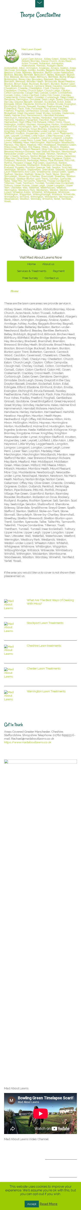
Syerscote (65, 178)
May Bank (20, 144)
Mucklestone (61, 149)
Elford (18, 104)
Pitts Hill (69, 160)
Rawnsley (9, 164)
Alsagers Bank (55, 65)
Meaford (31, 144)
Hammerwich (34, 115)
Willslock (57, 194)
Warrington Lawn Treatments (46, 691)
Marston (8, 144)
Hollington (10, 124)
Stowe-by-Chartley (29, 176)
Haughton (32, 119)
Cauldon (57, 85)
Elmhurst (40, 104)
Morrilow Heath (12, 149)
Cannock (28, 85)
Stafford (8, 174)
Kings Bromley (39, 128)
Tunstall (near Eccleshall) (59, 183)
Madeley (17, 142)
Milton (45, 146)
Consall (8, 95)
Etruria (21, 106)
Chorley (22, 90)
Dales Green (67, 97)
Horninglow (43, 124)
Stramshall (47, 176)
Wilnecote (69, 194)
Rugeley (19, 167)
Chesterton (10, 90)
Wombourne (66, 196)
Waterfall (34, 187)
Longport (56, 137)
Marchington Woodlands (60, 142)
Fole (27, 108)
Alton (22, 67)
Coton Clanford (30, 95)
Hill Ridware (39, 122)
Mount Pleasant (31, 149)
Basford (8, 74)
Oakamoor (69, 156)
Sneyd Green (59, 171)
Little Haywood (54, 135)
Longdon (34, 137)
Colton (53, 92)
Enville (59, 104)
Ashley (31, 70)
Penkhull (21, 160)
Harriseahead (60, 117)
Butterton (16, 85)
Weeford (61, 187)
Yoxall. (7, 201)
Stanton (18, 174)
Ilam (35, 126)
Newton (50, 153)
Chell (46, 88)
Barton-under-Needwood (59, 72)
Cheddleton (35, 88)
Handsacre (24, 117)
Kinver (64, 128)
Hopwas (31, 124)
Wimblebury (11, 196)
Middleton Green (66, 144)
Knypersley (32, 133)
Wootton (24, 198)
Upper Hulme (22, 185)
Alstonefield (10, 67)
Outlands (9, 160)
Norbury (24, 156)
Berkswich (40, 74)
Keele (64, 126)
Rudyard (9, 167)
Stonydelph (10, 176)
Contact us (51, 278)
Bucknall (34, 83)
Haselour (20, 119)
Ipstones (54, 126)
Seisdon (21, 169)
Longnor (45, 137)
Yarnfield (66, 198)
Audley (40, 70)
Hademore (68, 113)
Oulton (67, 158)
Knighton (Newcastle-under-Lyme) (35, 131)
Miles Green (10, 146)
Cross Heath (26, 97)
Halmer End (18, 115)
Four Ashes (50, 108)
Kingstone (54, 128)
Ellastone (28, 104)
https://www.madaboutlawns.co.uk (27, 742)
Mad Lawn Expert (31, 49)
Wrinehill (47, 198)
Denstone (9, 99)
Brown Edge (21, 83)
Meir (40, 144)
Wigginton (25, 194)
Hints (59, 122)
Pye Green (38, 162)
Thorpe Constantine (58, 180)
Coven (56, 95)
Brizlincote (51, 81)
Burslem (44, 83)
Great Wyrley (43, 113)
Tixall (18, 183)
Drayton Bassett (23, 101)
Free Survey (30, 278)
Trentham (28, 183)
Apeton (64, 67)
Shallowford (34, 169)
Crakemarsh (11, 97)
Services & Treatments (31, 271)
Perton (43, 160)
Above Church (49, 61)
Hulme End (10, 126)
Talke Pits (16, 180)
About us (48, 264)
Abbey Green (51, 58)
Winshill (24, 196)
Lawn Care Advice (32, 58)
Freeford (9, 110)
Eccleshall (50, 101)
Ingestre (43, 126)
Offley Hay (9, 158)
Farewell (31, 106)
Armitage (21, 70)
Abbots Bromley (31, 61)
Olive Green (23, 158)
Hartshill (9, 119)
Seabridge (10, 169)
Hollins (21, 124)
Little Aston (38, 135)
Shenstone (48, 169)
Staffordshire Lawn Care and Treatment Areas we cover (39, 36)
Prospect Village (22, 162)
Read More (48, 1204)
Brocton (8, 83)
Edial (68, 101)
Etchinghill (10, 106)
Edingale (9, 104)
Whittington (11, 194)
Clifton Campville (14, 92)
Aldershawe (28, 65)
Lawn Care (46, 133)
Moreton (64, 146)
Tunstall (39, 183)
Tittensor (9, 183)
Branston (9, 81)
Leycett (15, 135)
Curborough (52, 97)
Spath (70, 171)
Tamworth (29, 180)
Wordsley (35, 198)
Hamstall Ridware (54, 115)
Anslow (55, 67)
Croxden (39, 97)
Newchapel (38, 153)
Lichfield (25, 135)
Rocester (21, 164)
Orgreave (57, 158)
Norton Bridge (38, 156)
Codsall (44, 92)
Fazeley (41, 106)
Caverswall (70, 85)
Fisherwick (10, 108)
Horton (55, 124)
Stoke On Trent (43, 174)
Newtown (62, 153)
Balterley (27, 72)
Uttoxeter (16, 187)
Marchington (37, 142)
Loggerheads (20, 137)
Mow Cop (47, 149)
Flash (21, 108)
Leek (7, 135)
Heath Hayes (57, 119)
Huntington (25, 126)
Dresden (38, 101)
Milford (23, 146)
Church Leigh (52, 90)
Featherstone (54, 106)
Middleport (50, 144)
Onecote (35, 158)
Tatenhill (41, 180)
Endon (50, 104)
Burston (55, 83)
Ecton (60, 101)
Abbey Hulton (68, 58)
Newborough (69, 151)
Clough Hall (31, 92)
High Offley (25, 122)
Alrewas (40, 65)
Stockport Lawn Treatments (45, 623)
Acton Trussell (30, 63)
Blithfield (53, 76)
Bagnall (70, 70)
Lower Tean (40, 140)
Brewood (20, 81)
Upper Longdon (55, 185)
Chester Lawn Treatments (43, 668)
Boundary (37, 79)
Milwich (54, 146)
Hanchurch (10, 117)
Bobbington (10, 79)
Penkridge (32, 160)
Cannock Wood (42, 85)
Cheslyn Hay (57, 88)
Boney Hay (24, 79)
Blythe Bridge (67, 76)
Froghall (19, 110)
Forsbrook (37, 108)
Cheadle (22, 88)
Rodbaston (33, 164)
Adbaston (44, 63)
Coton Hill (45, 95)
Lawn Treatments (63, 133)
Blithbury (42, 76)
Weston (53, 189)
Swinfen (54, 178)
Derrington (22, 99)
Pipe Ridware (55, 160)
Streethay (59, 176)
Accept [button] (31, 1204)
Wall (24, 187)
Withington (36, 196)
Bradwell (48, 79)
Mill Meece (34, 146)
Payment (59, 271)
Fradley (62, 108)
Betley (50, 74)
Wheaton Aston (21, 192)
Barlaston (38, 72)
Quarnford (51, 162)
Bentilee (28, 74)
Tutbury (8, 185)
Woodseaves (11, 198)
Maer (26, 142)
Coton (17, 95)
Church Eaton (35, 90)
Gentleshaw (32, 110)
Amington (32, 67)
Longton (68, 137)
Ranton (63, 162)
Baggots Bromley (55, 70)
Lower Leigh (11, 140)
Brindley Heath (35, 81)
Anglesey (44, 67)
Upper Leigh (38, 185)
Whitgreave (50, 192)
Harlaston (46, 117)
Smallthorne (43, 171)
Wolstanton (50, 196)
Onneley (46, 158)
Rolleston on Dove (51, 164)
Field (66, 106)
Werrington (10, 189)
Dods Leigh (48, 99)
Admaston (57, 63)
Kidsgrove (23, 128)
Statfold (28, 174)
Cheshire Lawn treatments (44, 645)
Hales (7, 115)
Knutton (20, 133)
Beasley (18, 74)
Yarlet (57, 198)
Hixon (66, 122)
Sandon (56, 167)
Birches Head (27, 76)
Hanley (36, 117)
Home (31, 264)
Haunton (44, 119)
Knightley (9, 131)
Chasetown (10, 88)
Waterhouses (47, 187)
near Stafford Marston (48, 151)
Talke (7, 180)
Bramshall (60, 79)
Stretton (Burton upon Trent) (32, 178)
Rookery (66, 164)
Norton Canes (55, 156)
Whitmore (63, 192)
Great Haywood (26, 113)
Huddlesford (67, 124)
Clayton (65, 90)
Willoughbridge (41, 194)
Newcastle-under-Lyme (17, 153)
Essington (70, 104)
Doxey (59, 99)
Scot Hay (67, 167)
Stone (55, 174)
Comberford (65, 92)
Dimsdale (35, 99)
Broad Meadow (66, 81)
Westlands (42, 189)
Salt (48, 167)
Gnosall (44, 110)
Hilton (51, 122)
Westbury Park (26, 189)
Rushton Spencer (35, 167)
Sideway (60, 169)
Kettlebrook (10, 128)
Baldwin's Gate (12, 72)
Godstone (55, 110)
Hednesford (10, 122)
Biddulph (60, 74)
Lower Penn (26, 140)
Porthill (8, 162)
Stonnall (65, 174)
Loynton (53, 140)
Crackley (66, 95)
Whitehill (37, 192)
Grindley (56, 113)
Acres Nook (64, 61)
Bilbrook (14, 76)
